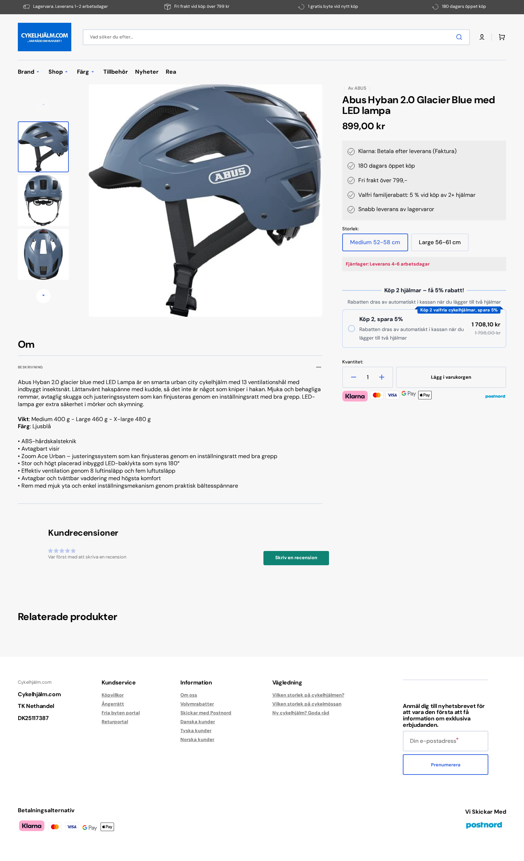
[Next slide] (43, 296)
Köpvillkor (113, 695)
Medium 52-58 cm (375, 244)
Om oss (188, 695)
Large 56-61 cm (442, 244)
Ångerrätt (113, 704)
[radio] (424, 328)
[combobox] (276, 37)
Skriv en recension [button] (296, 558)
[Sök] (460, 37)
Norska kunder (197, 739)
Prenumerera (446, 765)
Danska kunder (197, 722)
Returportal (115, 722)
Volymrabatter (197, 704)
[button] (482, 37)
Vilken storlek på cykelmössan (306, 704)
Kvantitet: (352, 362)
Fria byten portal (121, 713)
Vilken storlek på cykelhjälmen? (308, 695)
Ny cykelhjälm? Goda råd (300, 713)
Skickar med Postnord (205, 713)
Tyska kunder (195, 731)
